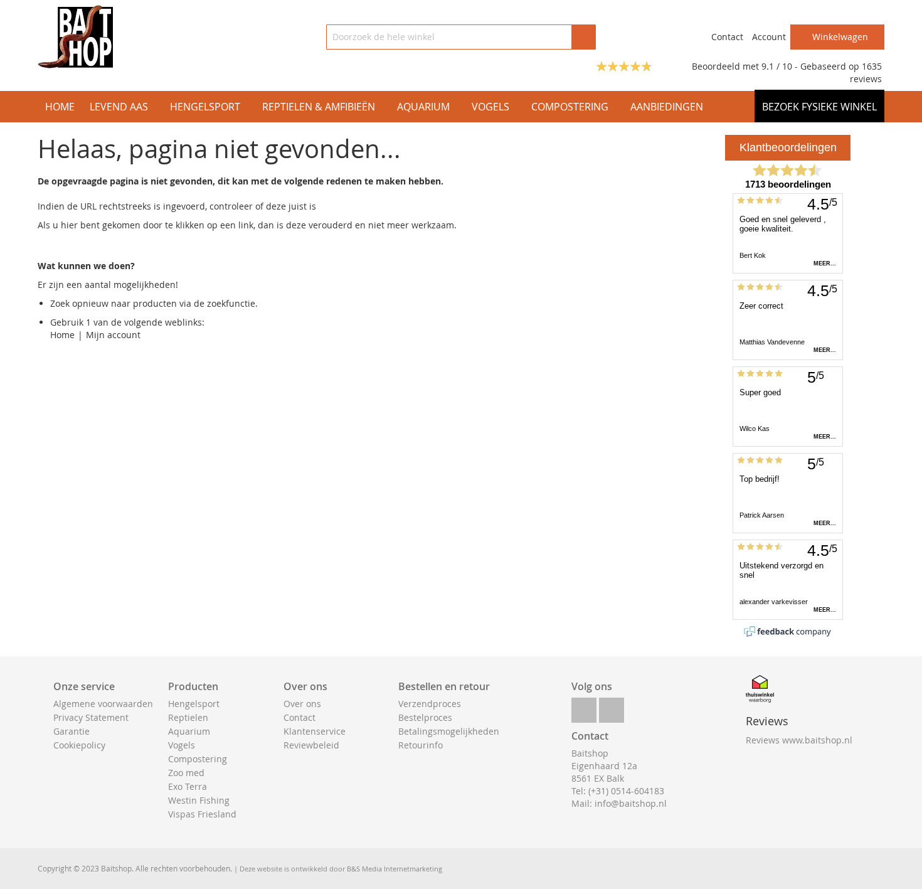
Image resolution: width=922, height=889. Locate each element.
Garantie (71, 731)
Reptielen (188, 717)
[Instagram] (611, 707)
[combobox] (461, 37)
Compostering (197, 759)
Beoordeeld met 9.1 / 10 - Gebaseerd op (777, 66)
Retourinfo (420, 745)
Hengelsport (194, 704)
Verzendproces (429, 704)
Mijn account (113, 335)
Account (769, 37)
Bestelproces (425, 717)
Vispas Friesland (202, 814)
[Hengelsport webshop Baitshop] (75, 36)
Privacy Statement (91, 717)
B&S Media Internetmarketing (394, 868)
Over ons (302, 704)
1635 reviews (866, 72)
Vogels (181, 745)
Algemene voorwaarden (103, 704)
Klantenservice (314, 731)
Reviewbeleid (311, 745)
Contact (727, 37)
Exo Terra (187, 786)
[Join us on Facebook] (583, 707)
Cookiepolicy (79, 745)
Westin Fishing (199, 800)
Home (62, 335)
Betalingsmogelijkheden (448, 731)
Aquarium (189, 731)
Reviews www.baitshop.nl (799, 740)
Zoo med (186, 773)
